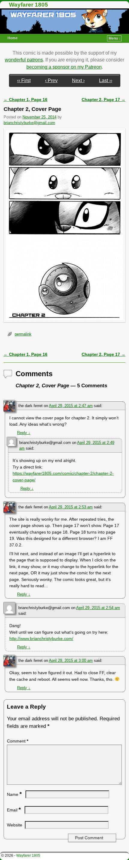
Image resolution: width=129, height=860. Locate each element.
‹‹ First (24, 80)
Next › (78, 80)
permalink (23, 334)
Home (13, 38)
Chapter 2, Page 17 (103, 99)
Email (14, 810)
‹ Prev (51, 80)
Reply (23, 432)
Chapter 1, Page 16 (25, 99)
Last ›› (105, 80)
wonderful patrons (24, 59)
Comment (17, 741)
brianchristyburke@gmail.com (29, 123)
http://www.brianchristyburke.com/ (41, 638)
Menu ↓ (115, 38)
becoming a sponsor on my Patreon (64, 67)
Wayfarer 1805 (28, 4)
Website (14, 825)
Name (14, 794)
